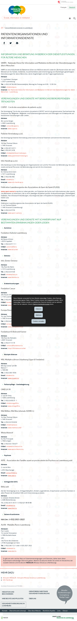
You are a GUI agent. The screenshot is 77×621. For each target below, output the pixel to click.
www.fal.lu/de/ (13, 249)
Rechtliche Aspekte (49, 611)
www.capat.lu (12, 129)
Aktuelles (64, 590)
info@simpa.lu (11, 87)
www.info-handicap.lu (15, 182)
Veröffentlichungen (64, 592)
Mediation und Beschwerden (8, 593)
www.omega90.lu (14, 406)
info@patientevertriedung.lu (16, 153)
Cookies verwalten (38, 321)
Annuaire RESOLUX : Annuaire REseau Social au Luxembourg (24, 578)
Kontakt (4, 611)
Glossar (65, 611)
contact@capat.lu (12, 126)
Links (59, 611)
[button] (70, 18)
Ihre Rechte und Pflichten (12, 598)
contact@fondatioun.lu (14, 346)
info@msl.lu (10, 375)
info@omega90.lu (12, 403)
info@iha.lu (10, 180)
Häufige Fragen (64, 597)
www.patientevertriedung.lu (18, 156)
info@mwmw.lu (11, 425)
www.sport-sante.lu (8, 191)
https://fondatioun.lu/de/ (17, 348)
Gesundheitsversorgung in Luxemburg (18, 28)
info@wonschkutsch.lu (14, 446)
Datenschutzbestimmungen (41, 304)
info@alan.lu (10, 548)
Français (63, 7)
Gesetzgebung (64, 595)
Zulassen (38, 309)
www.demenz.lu (13, 277)
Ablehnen (38, 315)
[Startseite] (2, 28)
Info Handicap (8, 580)
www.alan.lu (12, 551)
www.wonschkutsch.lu (16, 449)
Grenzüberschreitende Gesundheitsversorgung (39, 592)
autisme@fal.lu (11, 247)
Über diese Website (34, 611)
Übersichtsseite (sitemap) (17, 611)
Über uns (32, 598)
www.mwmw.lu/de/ (14, 428)
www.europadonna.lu (15, 327)
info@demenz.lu (11, 274)
